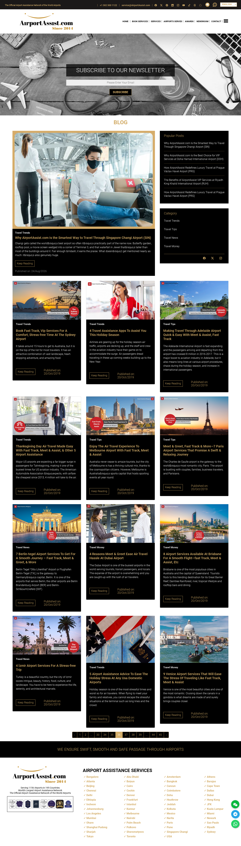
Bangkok (172, 781)
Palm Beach (134, 822)
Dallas (210, 790)
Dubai (210, 795)
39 (140, 734)
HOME (125, 21)
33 (97, 734)
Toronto (131, 836)
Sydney (211, 831)
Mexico (171, 813)
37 (126, 734)
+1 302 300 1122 (108, 5)
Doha (170, 795)
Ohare (90, 822)
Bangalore (92, 776)
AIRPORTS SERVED (173, 21)
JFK (209, 804)
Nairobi (131, 818)
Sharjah (91, 831)
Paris (170, 822)
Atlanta (90, 781)
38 (133, 734)
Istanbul (131, 804)
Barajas (211, 781)
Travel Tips (170, 229)
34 (104, 734)
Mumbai (91, 818)
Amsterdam (174, 776)
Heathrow (172, 799)
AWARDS (189, 21)
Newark (211, 818)
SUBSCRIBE (120, 92)
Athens (211, 776)
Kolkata (171, 808)
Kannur (131, 808)
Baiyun (131, 781)
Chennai (91, 790)
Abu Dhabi (133, 776)
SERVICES (156, 21)
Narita (170, 818)
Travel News (171, 237)
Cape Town (213, 786)
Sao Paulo (213, 822)
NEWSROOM (202, 21)
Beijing (90, 786)
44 (153, 734)
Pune (170, 827)
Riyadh (211, 827)
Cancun (171, 786)
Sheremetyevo (135, 831)
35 (111, 734)
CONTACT (216, 21)
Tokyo (89, 836)
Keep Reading (25, 263)
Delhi (89, 795)
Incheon (91, 804)
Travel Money (172, 246)
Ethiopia (91, 799)
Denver (131, 795)
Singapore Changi (177, 831)
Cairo (130, 786)
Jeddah (171, 804)
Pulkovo (131, 827)
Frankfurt (132, 799)
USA (169, 836)
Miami (210, 813)
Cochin (131, 790)
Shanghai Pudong (96, 827)
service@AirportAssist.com (136, 5)
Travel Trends (172, 220)
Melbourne (133, 813)
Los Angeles (93, 813)
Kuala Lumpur (215, 808)
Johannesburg (94, 808)
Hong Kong (213, 799)
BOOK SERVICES (140, 21)
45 (160, 734)
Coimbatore (174, 790)
